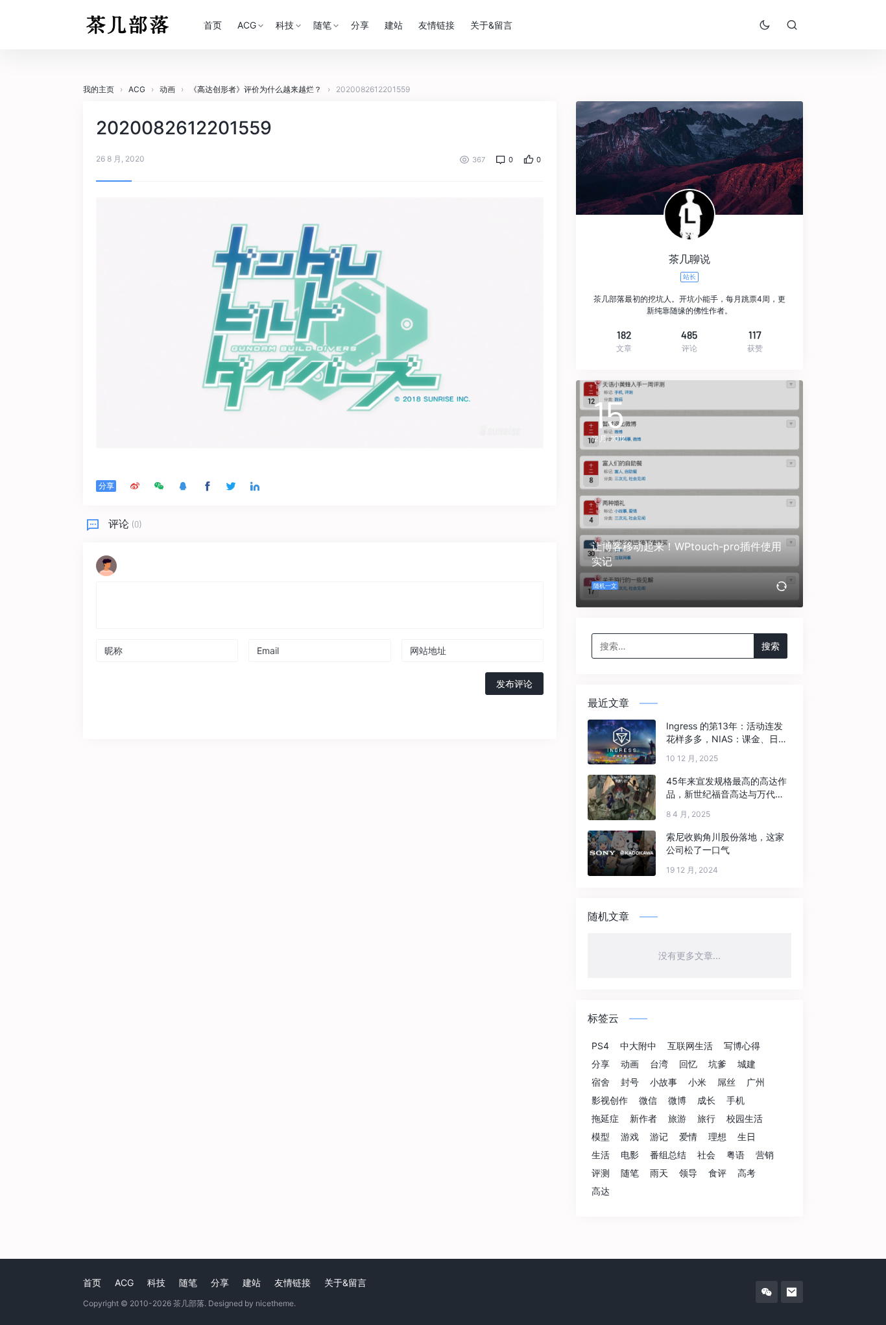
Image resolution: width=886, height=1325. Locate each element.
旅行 (706, 1118)
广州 (756, 1082)
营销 (765, 1155)
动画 (630, 1064)
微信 (648, 1100)
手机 (735, 1100)
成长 (706, 1100)
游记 (659, 1136)
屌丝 (726, 1082)
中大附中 (638, 1046)
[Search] (792, 25)
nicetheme (275, 1303)
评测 (601, 1173)
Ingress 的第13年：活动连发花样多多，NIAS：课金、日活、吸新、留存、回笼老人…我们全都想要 (724, 733)
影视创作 (610, 1100)
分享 (360, 24)
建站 (394, 24)
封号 (630, 1082)
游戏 (630, 1136)
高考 (746, 1173)
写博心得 (742, 1046)
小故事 (663, 1082)
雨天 (659, 1173)
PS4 (600, 1046)
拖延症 (605, 1118)
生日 (746, 1136)
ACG (246, 24)
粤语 (735, 1155)
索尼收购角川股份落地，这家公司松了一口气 (725, 843)
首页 (213, 24)
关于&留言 (491, 24)
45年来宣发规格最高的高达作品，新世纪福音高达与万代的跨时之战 (726, 788)
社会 (706, 1155)
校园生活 (744, 1118)
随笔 (322, 24)
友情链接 (436, 24)
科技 (285, 24)
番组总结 (668, 1155)
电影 (630, 1155)
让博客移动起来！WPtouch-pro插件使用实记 (687, 554)
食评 (717, 1173)
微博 (677, 1100)
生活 (601, 1155)
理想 (717, 1136)
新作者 (643, 1118)
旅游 (677, 1118)
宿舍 (601, 1082)
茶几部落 (188, 1303)
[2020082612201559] (320, 321)
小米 (697, 1082)
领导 (688, 1173)
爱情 (688, 1136)
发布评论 (514, 683)
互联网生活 (690, 1046)
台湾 (659, 1064)
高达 (601, 1191)
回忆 (688, 1064)
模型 (601, 1136)
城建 (746, 1064)
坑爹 (717, 1064)
